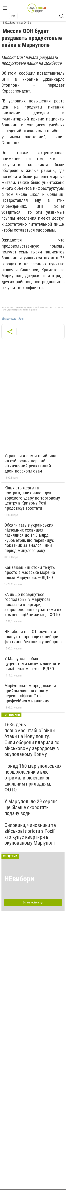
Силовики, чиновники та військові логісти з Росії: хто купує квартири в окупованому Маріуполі (30, 834)
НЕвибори (19, 879)
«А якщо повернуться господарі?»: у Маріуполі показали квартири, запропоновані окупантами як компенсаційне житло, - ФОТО (32, 604)
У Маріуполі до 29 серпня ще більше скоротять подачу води (31, 807)
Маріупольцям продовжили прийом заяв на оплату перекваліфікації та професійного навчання (30, 693)
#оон (21, 318)
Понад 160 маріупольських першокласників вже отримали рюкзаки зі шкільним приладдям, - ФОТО (32, 778)
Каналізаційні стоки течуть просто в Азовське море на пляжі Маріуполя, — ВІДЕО (29, 572)
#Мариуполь (8, 318)
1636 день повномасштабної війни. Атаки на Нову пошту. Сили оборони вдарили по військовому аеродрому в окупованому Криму (31, 739)
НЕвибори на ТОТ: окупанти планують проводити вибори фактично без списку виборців (33, 636)
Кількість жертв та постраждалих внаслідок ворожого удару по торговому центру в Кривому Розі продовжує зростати (32, 498)
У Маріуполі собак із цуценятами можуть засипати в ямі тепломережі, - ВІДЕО (32, 663)
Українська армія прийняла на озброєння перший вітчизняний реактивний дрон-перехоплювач (30, 463)
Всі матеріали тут (33, 902)
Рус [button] (13, 16)
